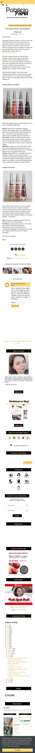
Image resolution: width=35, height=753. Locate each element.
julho (9, 656)
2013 (8, 642)
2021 (8, 629)
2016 (8, 637)
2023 (8, 626)
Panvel (26, 258)
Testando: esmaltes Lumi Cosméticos (17, 672)
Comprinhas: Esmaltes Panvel (15, 660)
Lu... (12, 283)
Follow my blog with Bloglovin (25, 724)
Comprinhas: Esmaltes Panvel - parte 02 (17, 658)
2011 (8, 645)
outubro (10, 651)
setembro (10, 653)
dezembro (10, 648)
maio (9, 680)
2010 (8, 647)
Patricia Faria (20, 34)
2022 (8, 628)
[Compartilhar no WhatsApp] (23, 249)
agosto (9, 655)
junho (9, 679)
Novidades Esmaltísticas (14, 663)
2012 (8, 644)
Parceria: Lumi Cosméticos (14, 674)
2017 (8, 636)
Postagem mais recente (9, 341)
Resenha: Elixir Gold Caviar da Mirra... (16, 720)
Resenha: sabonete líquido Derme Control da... (16, 730)
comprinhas (15, 258)
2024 (8, 625)
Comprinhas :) (11, 665)
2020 (8, 631)
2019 (8, 633)
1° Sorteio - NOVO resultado (14, 667)
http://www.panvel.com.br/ (9, 53)
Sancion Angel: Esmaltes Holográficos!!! (17, 661)
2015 (8, 639)
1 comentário (21, 255)
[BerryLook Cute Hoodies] (18, 609)
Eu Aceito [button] (17, 750)
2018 (8, 634)
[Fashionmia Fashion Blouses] (18, 607)
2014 (8, 640)
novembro (10, 650)
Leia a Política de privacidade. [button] (11, 746)
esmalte (21, 258)
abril (9, 682)
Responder (15, 306)
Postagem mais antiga (26, 341)
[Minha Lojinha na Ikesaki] (18, 604)
